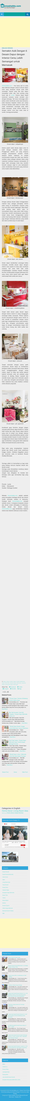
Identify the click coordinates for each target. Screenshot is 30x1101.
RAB (3, 913)
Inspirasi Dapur (5, 890)
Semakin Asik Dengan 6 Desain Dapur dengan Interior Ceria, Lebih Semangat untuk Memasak (14, 57)
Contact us (4, 1066)
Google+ (6, 688)
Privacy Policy (5, 1069)
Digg (20, 688)
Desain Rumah (5, 871)
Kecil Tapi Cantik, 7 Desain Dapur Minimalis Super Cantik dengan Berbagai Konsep (17, 742)
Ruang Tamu (5, 887)
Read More (5, 709)
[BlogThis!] (5, 692)
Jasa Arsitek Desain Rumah (8, 1077)
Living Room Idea (20, 811)
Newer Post (5, 772)
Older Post (25, 772)
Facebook (13, 687)
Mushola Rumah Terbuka (7, 910)
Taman (4, 897)
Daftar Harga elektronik (7, 908)
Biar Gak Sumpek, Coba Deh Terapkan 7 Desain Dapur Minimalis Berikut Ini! (18, 714)
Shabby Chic (18, 1097)
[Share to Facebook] (8, 692)
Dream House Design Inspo (14, 957)
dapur (4, 681)
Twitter (20, 687)
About (3, 1064)
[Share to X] (6, 692)
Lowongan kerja (5, 1072)
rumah (12, 95)
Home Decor (7, 811)
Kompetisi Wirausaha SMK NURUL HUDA (11, 1079)
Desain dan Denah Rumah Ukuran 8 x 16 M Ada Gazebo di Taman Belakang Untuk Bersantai (17, 1016)
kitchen (21, 813)
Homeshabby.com (7, 86)
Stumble (13, 688)
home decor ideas (12, 813)
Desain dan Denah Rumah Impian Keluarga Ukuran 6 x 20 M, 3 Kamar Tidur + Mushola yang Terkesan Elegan (17, 1036)
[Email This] (3, 692)
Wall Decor (4, 813)
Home (15, 772)
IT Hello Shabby (11, 1095)
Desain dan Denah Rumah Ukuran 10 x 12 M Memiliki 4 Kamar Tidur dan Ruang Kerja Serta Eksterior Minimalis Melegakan (18, 995)
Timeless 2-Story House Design (15, 985)
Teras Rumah (5, 884)
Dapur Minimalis (6, 683)
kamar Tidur (5, 895)
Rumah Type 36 (5, 905)
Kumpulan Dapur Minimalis (11, 684)
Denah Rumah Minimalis (7, 874)
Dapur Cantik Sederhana (19, 681)
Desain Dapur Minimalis (15, 683)
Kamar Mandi (5, 900)
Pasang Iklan (5, 1074)
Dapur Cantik (10, 681)
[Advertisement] (15, 32)
